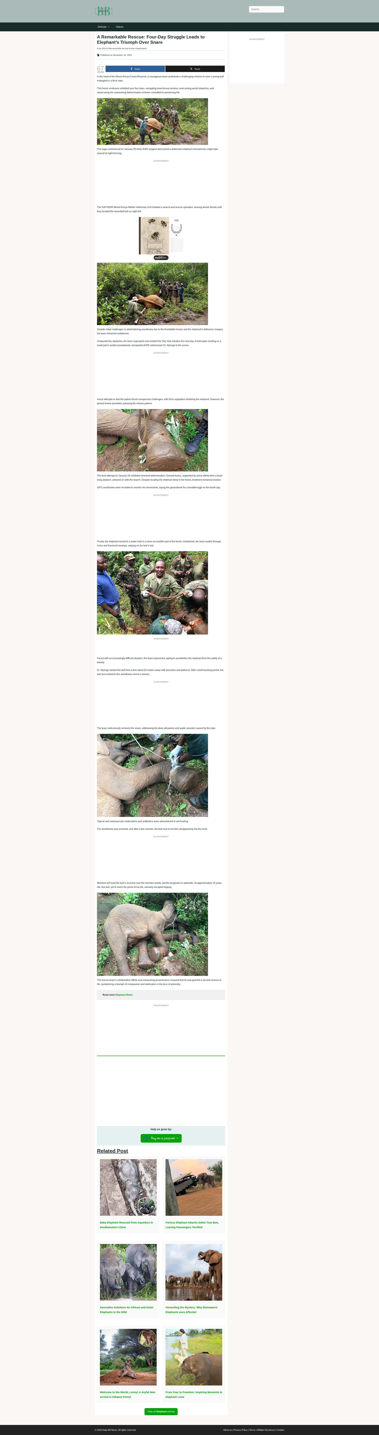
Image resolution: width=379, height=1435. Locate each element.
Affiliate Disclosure (266, 1430)
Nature (119, 26)
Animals (102, 26)
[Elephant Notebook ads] (161, 260)
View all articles (161, 1411)
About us (227, 1430)
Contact (280, 1430)
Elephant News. (124, 995)
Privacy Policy (241, 1430)
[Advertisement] (161, 184)
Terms (252, 1430)
